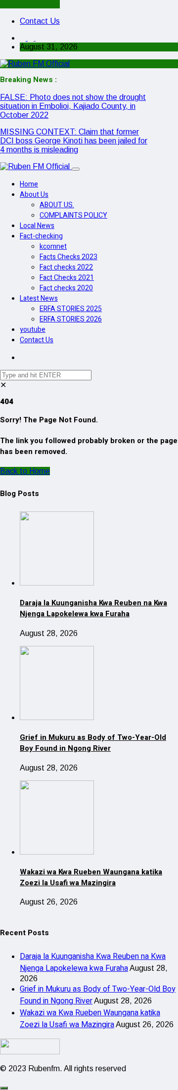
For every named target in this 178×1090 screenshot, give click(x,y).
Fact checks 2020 (66, 288)
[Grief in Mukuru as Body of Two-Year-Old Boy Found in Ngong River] (57, 717)
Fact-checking (41, 236)
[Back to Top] (4, 1088)
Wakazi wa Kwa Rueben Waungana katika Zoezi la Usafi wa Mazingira (91, 877)
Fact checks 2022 (66, 267)
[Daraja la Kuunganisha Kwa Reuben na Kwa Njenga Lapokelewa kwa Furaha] (57, 583)
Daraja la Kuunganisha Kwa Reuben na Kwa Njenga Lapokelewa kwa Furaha (93, 608)
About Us (34, 194)
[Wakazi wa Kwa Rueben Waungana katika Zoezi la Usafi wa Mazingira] (57, 852)
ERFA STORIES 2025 (71, 309)
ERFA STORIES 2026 (71, 319)
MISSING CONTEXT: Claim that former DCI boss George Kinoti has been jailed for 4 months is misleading (73, 141)
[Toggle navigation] (76, 169)
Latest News (39, 298)
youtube (32, 329)
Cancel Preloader (30, 4)
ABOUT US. (57, 205)
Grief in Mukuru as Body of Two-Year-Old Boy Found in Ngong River (93, 743)
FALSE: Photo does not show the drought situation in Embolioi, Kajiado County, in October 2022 (73, 106)
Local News (37, 226)
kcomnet (53, 246)
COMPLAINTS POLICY (73, 215)
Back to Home (25, 471)
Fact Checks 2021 (67, 277)
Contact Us (40, 21)
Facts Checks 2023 (68, 257)
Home (29, 184)
